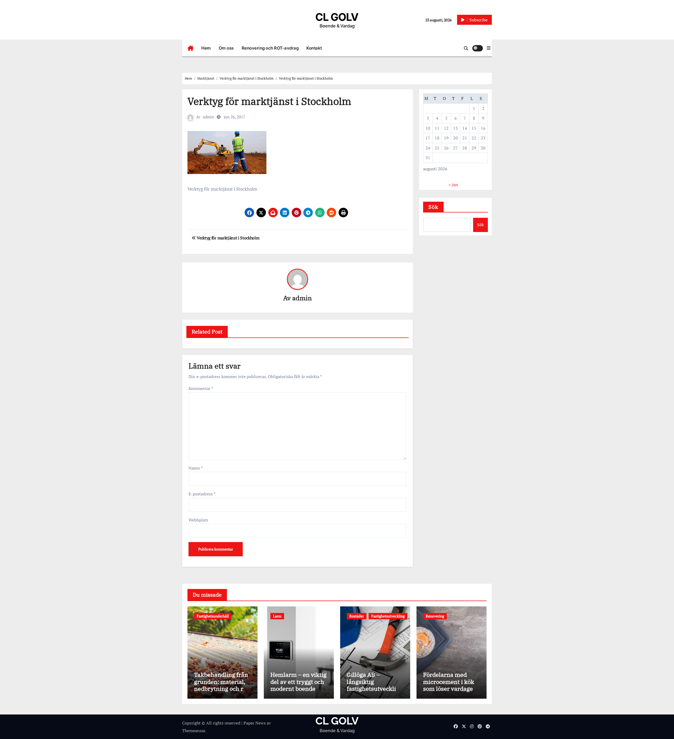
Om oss (226, 48)
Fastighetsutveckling (388, 616)
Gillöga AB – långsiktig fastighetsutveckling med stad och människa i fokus (375, 688)
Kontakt (314, 48)
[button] (488, 48)
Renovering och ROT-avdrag (270, 48)
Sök (433, 206)
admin (208, 116)
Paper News (255, 723)
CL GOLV (337, 17)
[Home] (190, 48)
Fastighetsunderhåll (213, 616)
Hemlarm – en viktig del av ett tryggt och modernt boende (298, 681)
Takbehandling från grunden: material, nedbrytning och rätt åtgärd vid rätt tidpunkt (222, 688)
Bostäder (356, 616)
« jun (453, 184)
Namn (196, 468)
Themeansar (193, 730)
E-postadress (202, 494)
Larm (277, 616)
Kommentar (201, 388)
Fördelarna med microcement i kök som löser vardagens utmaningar (451, 685)
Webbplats (198, 520)
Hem (206, 48)
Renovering (435, 616)
